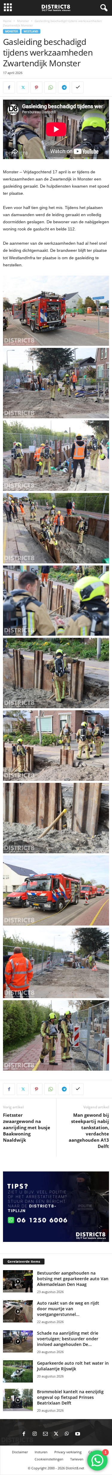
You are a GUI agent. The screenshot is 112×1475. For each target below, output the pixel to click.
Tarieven (76, 1459)
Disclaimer (20, 1452)
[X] (23, 87)
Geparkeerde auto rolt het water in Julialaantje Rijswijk (73, 1366)
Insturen (41, 1452)
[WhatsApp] (50, 87)
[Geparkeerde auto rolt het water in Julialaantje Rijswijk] (18, 1371)
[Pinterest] (36, 87)
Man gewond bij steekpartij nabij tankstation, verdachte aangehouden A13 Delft (89, 1130)
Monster (23, 21)
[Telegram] (64, 87)
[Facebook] (9, 87)
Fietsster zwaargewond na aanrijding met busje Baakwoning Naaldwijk (26, 1127)
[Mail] (45, 1434)
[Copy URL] (78, 87)
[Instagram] (34, 1434)
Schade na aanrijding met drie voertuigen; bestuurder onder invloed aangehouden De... (67, 1338)
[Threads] (88, 1434)
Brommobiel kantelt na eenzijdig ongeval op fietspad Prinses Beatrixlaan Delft (70, 1397)
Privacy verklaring (68, 1452)
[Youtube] (77, 1434)
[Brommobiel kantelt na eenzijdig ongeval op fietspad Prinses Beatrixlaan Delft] (18, 1400)
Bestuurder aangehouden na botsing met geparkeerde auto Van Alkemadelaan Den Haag (72, 1278)
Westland (31, 31)
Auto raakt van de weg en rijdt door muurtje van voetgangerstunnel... (68, 1308)
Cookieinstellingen (49, 1459)
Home (7, 21)
